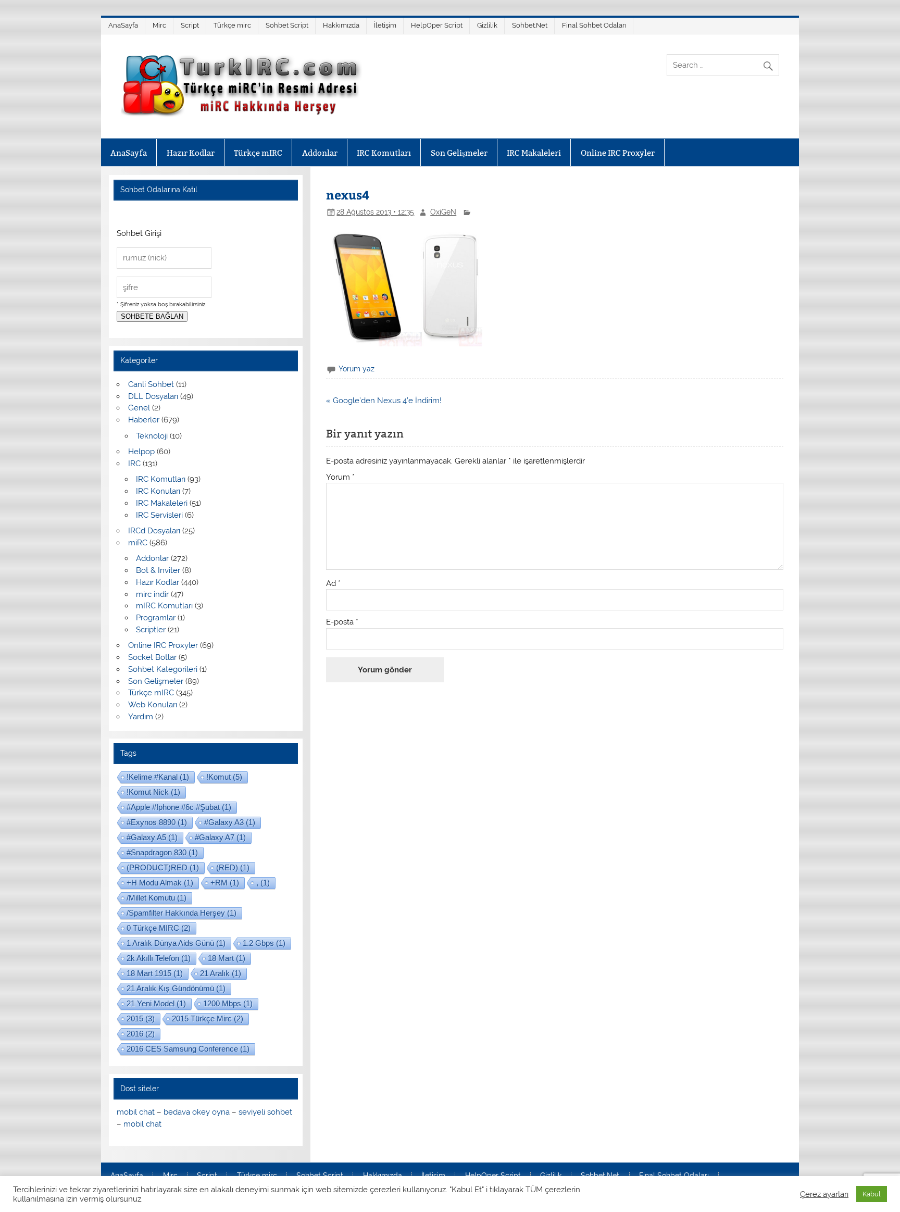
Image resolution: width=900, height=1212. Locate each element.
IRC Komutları (384, 153)
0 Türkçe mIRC (159, 927)
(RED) (232, 867)
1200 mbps (228, 1003)
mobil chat (136, 1112)
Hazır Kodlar (191, 153)
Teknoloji (152, 436)
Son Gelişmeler (459, 153)
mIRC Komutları (164, 605)
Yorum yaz (356, 369)
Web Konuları (152, 704)
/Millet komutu (156, 897)
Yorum (340, 477)
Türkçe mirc (232, 25)
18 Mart (226, 958)
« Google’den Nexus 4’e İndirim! (384, 400)
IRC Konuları (158, 491)
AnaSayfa (123, 25)
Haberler (143, 419)
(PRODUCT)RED (163, 867)
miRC (137, 542)
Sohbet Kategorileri (162, 669)
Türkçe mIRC (258, 153)
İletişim (385, 25)
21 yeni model (156, 1003)
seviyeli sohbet (265, 1112)
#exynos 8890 (157, 822)
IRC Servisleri (159, 515)
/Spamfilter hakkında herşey (181, 912)
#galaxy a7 (220, 837)
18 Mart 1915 (155, 973)
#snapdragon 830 (162, 852)
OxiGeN (443, 212)
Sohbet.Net (529, 25)
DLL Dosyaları (153, 396)
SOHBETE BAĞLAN (152, 316)
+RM (224, 882)
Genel (139, 408)
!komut (224, 776)
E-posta (342, 622)
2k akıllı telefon (159, 958)
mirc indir (152, 594)
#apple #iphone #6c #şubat (179, 807)
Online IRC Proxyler (618, 153)
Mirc (159, 25)
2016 (141, 1033)
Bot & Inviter (158, 570)
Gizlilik (487, 25)
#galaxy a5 (152, 837)
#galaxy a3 (229, 822)
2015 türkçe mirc (207, 1018)
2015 (141, 1018)
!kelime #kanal (158, 776)
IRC (134, 463)
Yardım (140, 716)
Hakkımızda (341, 25)
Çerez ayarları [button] (824, 1194)
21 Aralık (220, 973)
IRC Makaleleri (534, 153)
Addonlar (320, 153)
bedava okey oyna (197, 1112)
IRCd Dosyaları (154, 530)
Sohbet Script (287, 25)
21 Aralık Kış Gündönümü (176, 988)
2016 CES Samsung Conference (188, 1048)
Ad (333, 584)
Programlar (156, 617)
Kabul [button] (872, 1194)
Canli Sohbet (151, 384)
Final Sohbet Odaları (594, 25)
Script (190, 25)
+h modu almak (160, 882)
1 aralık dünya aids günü (176, 943)
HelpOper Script (437, 25)
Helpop (141, 451)
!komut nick (153, 792)
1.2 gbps (264, 943)
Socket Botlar (152, 657)
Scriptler (151, 629)
